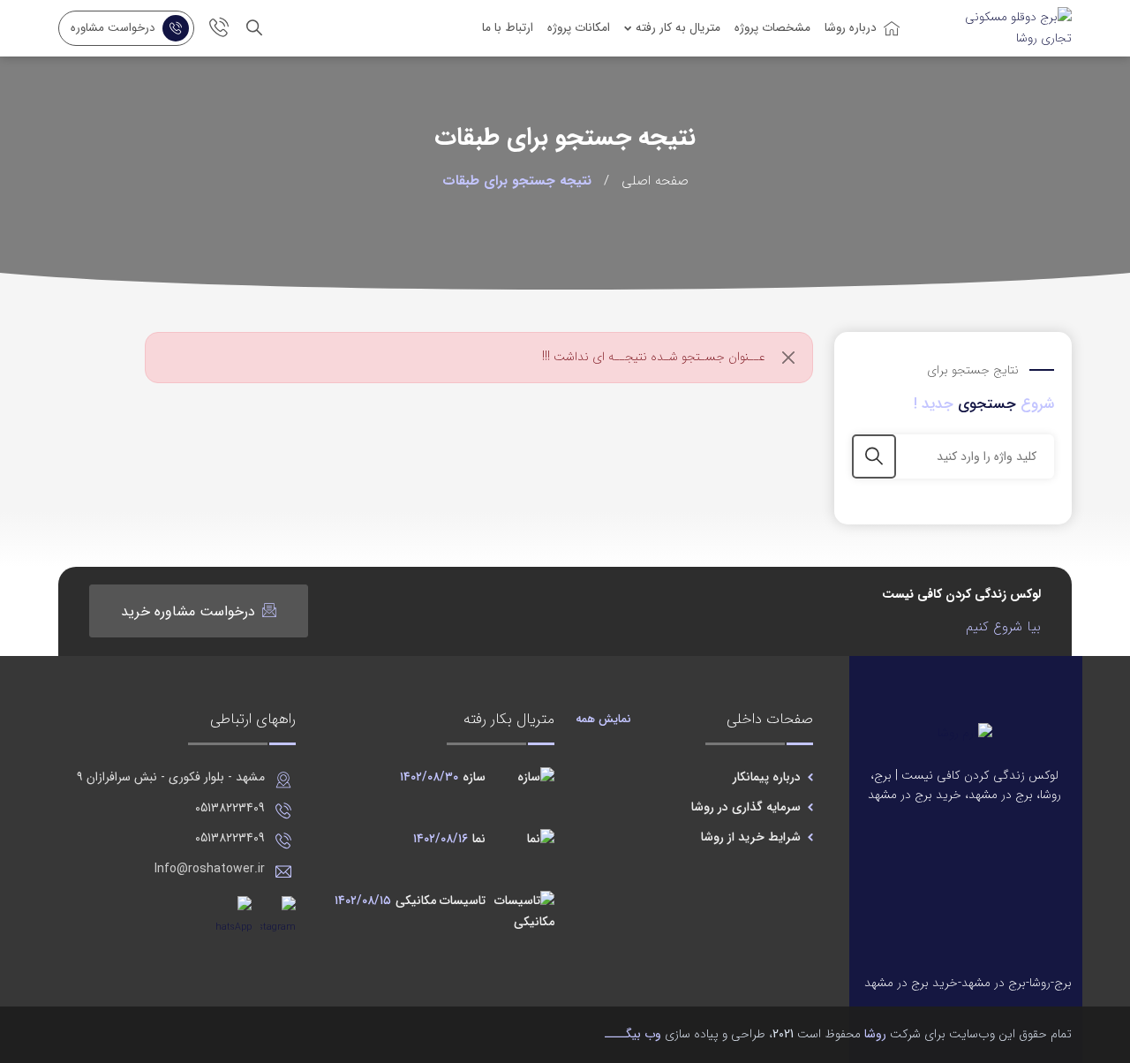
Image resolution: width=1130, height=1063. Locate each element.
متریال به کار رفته (678, 28)
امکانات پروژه (578, 28)
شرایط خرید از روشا (751, 837)
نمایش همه (603, 719)
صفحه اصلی (655, 181)
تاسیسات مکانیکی (410, 900)
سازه (443, 777)
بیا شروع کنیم (1003, 627)
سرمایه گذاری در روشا (746, 807)
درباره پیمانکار (767, 777)
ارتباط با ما (507, 28)
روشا (875, 1034)
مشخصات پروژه (772, 28)
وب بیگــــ (633, 1034)
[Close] (789, 357)
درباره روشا (851, 28)
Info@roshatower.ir (209, 868)
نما (449, 838)
